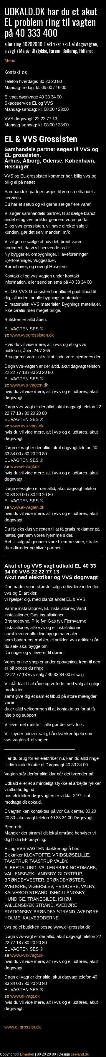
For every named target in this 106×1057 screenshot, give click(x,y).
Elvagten (27, 1054)
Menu (9, 60)
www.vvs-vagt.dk (27, 425)
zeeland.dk (80, 1054)
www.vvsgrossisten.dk (32, 334)
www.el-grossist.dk (22, 1026)
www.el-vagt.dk (25, 466)
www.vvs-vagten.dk (29, 384)
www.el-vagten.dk (27, 507)
